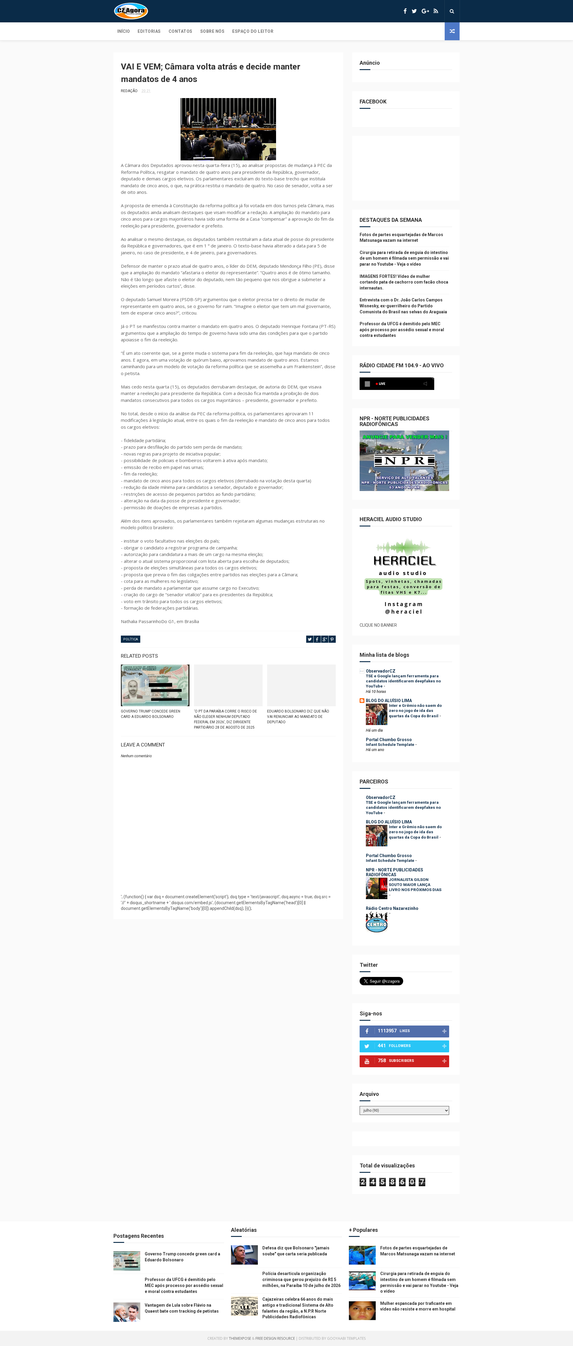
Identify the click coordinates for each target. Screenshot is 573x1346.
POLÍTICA (130, 639)
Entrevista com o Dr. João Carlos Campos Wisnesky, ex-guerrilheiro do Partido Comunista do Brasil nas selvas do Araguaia (403, 306)
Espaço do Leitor (252, 31)
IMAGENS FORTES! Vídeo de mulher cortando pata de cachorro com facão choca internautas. (404, 282)
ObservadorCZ (380, 671)
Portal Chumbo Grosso (389, 739)
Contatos (180, 31)
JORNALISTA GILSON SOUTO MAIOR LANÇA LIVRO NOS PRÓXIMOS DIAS (415, 884)
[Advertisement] (228, 874)
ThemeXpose (240, 1338)
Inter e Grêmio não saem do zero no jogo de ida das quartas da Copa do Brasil (415, 710)
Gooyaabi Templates (346, 1338)
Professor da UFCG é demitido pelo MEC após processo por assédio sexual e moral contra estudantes (402, 329)
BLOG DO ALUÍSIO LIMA (389, 700)
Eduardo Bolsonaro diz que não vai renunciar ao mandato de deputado (298, 716)
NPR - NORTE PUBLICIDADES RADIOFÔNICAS (394, 872)
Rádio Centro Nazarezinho (392, 908)
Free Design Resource (275, 1338)
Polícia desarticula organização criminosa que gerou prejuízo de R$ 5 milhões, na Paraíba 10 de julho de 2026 (301, 1279)
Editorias (149, 31)
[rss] (436, 11)
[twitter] (414, 11)
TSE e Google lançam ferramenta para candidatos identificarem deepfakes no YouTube (403, 681)
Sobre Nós (212, 31)
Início (123, 31)
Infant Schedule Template (390, 744)
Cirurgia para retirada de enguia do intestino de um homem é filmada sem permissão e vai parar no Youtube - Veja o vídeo (404, 258)
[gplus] (425, 11)
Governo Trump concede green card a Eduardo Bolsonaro (150, 714)
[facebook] (405, 11)
